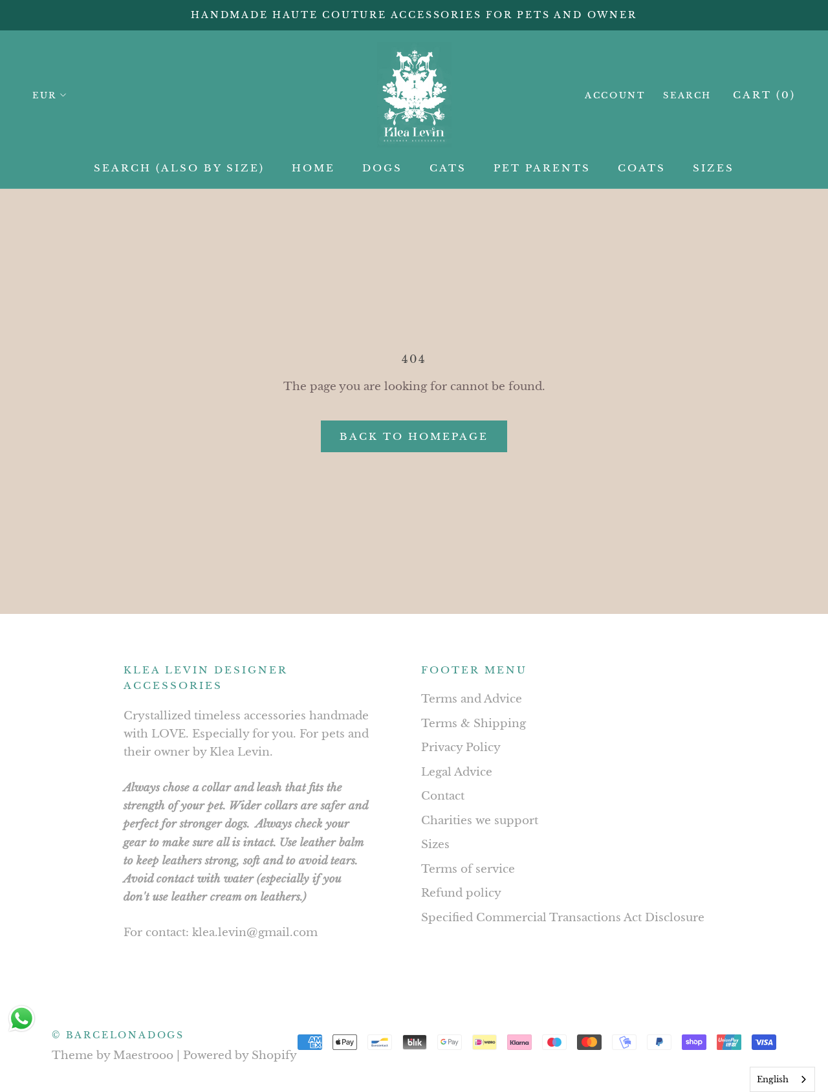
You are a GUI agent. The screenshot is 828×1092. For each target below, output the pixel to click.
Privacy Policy (461, 747)
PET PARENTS (542, 168)
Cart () (764, 95)
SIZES (713, 168)
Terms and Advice (471, 699)
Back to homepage (414, 436)
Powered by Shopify (240, 1055)
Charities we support (479, 820)
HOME (313, 168)
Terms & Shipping (473, 723)
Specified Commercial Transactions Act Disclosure (562, 917)
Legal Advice (456, 772)
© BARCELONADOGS (118, 1035)
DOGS (382, 168)
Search (687, 95)
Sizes (435, 844)
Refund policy (461, 893)
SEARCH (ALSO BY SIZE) (179, 168)
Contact (442, 796)
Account (615, 95)
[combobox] (782, 1079)
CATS (448, 168)
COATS (642, 168)
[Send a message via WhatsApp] (21, 1018)
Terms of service (468, 869)
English (773, 1079)
